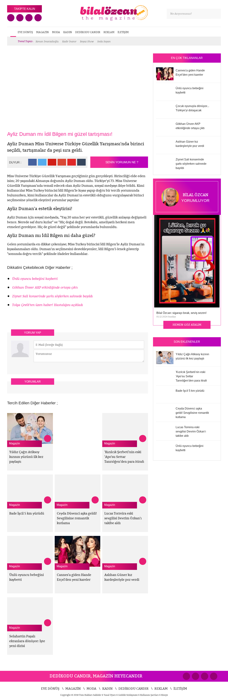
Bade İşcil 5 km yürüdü (26, 513)
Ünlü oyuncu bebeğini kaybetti (35, 278)
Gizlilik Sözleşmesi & (129, 694)
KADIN (67, 32)
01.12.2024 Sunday (166, 316)
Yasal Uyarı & (111, 694)
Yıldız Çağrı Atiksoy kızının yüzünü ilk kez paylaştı (26, 457)
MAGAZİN (42, 32)
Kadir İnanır (69, 41)
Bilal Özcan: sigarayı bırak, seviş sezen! (181, 312)
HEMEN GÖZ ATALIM (187, 325)
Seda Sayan (104, 41)
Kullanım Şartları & (150, 694)
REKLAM (108, 32)
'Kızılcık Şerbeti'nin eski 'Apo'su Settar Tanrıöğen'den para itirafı (124, 457)
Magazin (14, 443)
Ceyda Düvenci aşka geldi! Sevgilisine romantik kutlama (77, 518)
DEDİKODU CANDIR (87, 32)
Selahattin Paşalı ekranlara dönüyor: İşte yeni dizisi (27, 641)
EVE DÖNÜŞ (25, 32)
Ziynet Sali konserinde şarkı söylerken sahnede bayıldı (52, 296)
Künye (164, 694)
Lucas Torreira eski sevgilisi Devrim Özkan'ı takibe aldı (123, 518)
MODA (56, 32)
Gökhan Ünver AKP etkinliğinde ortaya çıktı (45, 287)
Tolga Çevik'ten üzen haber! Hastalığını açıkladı (47, 305)
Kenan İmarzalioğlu (47, 41)
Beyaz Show (87, 41)
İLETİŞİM (123, 32)
